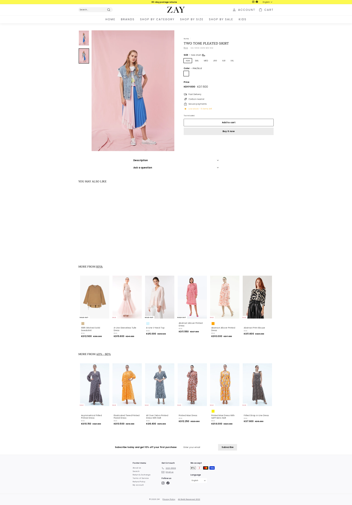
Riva (186, 47)
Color (193, 68)
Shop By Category (157, 19)
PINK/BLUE (186, 73)
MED (206, 60)
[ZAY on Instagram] (163, 483)
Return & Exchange (141, 474)
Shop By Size (192, 19)
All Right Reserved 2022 (189, 499)
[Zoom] (133, 90)
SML (197, 60)
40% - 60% (103, 354)
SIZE (193, 54)
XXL (232, 60)
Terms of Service (141, 478)
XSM (188, 60)
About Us (137, 468)
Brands (128, 19)
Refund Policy (139, 481)
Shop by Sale (221, 19)
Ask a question (142, 167)
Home (110, 19)
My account (138, 485)
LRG (215, 60)
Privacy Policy (169, 499)
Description (140, 160)
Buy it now (229, 131)
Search (136, 471)
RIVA (99, 266)
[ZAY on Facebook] (168, 483)
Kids (243, 19)
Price (186, 82)
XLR (223, 60)
